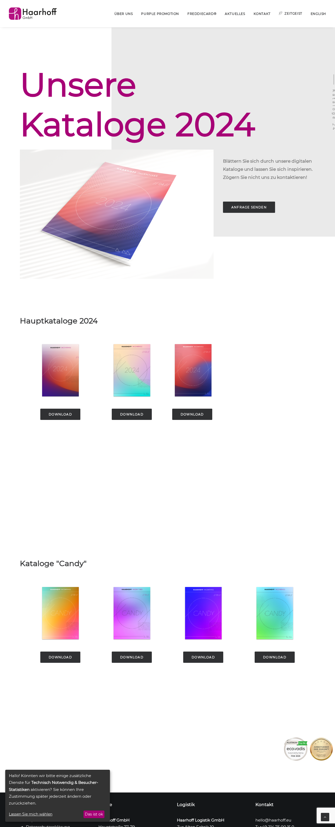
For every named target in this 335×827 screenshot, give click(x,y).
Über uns (123, 14)
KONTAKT (262, 14)
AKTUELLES (235, 14)
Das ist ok (94, 814)
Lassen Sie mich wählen (30, 814)
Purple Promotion (160, 14)
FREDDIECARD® (201, 14)
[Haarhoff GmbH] (33, 13)
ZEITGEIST (293, 13)
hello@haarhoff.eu (273, 820)
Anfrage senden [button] (249, 207)
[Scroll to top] (325, 816)
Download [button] (60, 414)
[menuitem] (125, 13)
